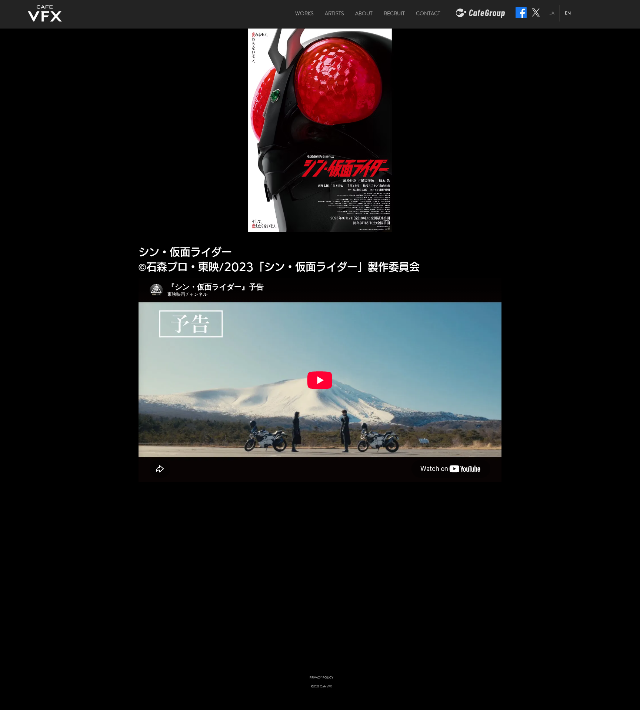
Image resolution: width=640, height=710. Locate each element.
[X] (535, 12)
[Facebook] (521, 12)
